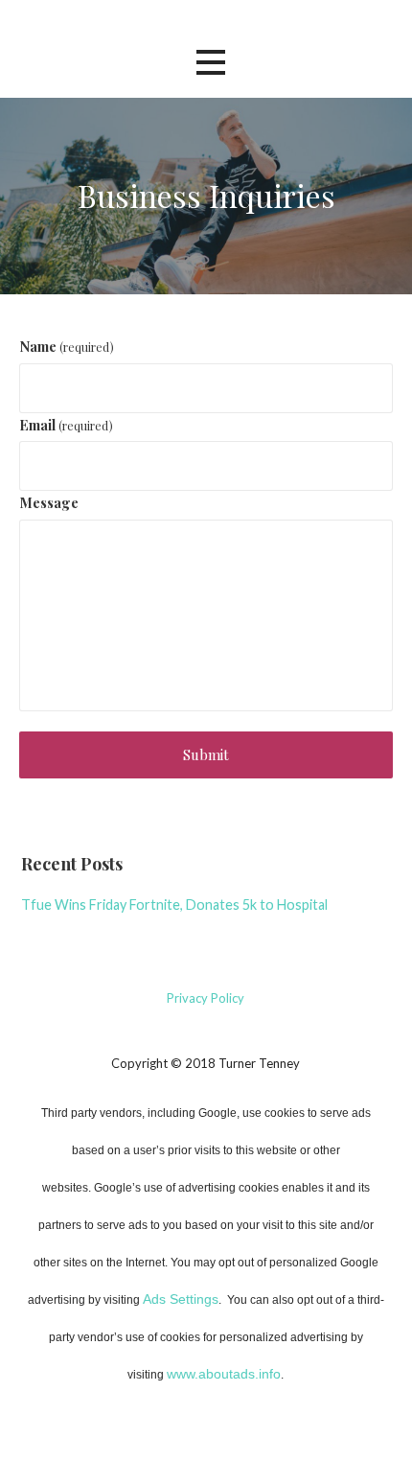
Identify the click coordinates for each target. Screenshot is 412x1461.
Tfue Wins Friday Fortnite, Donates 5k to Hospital (174, 904)
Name (66, 346)
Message (49, 502)
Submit (206, 754)
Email (66, 424)
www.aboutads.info (224, 1373)
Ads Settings (180, 1299)
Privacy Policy (205, 998)
